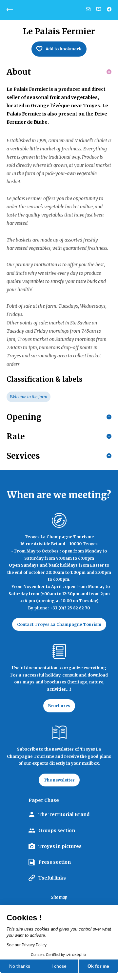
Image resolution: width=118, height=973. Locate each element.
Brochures (59, 705)
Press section (54, 862)
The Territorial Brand (63, 814)
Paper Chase (44, 800)
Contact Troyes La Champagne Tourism (59, 624)
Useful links (52, 878)
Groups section (56, 830)
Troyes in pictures (60, 846)
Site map (59, 897)
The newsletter (59, 780)
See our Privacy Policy (27, 945)
